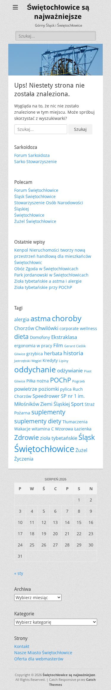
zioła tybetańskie (58, 438)
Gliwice (19, 354)
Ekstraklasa (64, 336)
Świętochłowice (29, 215)
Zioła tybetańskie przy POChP (43, 287)
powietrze (25, 388)
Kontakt (21, 646)
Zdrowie (26, 437)
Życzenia (23, 459)
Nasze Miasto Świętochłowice (43, 652)
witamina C (43, 429)
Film (58, 345)
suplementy (48, 412)
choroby (66, 318)
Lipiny (63, 361)
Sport (77, 403)
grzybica (34, 353)
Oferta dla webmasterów (38, 659)
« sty (18, 573)
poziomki (48, 389)
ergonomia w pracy (33, 345)
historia (73, 353)
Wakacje (22, 429)
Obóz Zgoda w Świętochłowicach (46, 268)
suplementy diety (37, 421)
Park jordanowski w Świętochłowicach (51, 275)
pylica (66, 389)
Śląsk (86, 437)
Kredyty (50, 360)
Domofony (40, 337)
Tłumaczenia (75, 421)
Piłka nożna (37, 381)
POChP (60, 380)
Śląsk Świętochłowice (35, 196)
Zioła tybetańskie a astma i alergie (48, 281)
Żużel (81, 450)
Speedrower (46, 396)
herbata (53, 353)
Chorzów (24, 328)
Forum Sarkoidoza (32, 155)
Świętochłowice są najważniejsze (69, 675)
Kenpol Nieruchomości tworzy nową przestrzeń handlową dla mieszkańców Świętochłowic (52, 256)
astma (40, 318)
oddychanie (35, 369)
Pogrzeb (78, 381)
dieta (21, 336)
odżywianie (70, 370)
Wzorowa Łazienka (73, 429)
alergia (21, 319)
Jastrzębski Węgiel (27, 361)
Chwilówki (46, 328)
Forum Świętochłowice (36, 190)
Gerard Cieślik (75, 346)
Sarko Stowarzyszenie (35, 161)
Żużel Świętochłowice (35, 221)
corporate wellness (78, 328)
